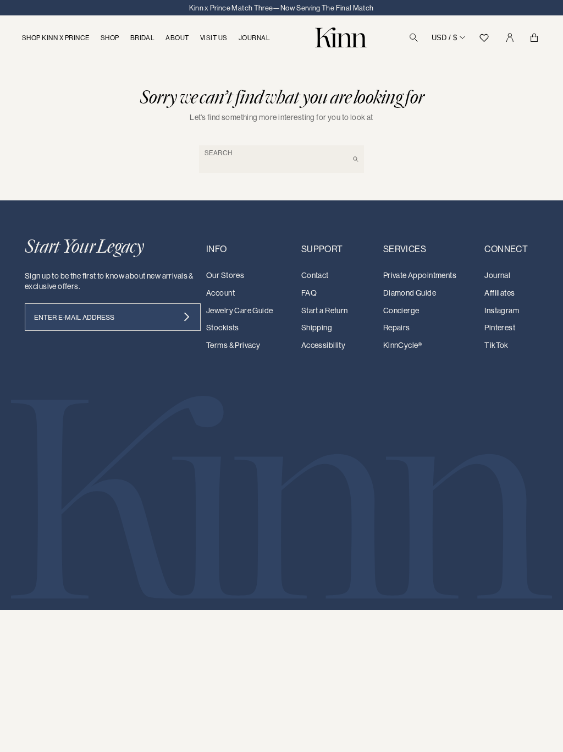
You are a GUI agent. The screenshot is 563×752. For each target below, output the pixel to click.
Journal (497, 275)
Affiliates (499, 293)
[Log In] (509, 38)
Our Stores (225, 275)
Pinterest (499, 328)
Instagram (501, 310)
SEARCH (219, 153)
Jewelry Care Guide (239, 310)
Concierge (401, 310)
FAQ (309, 293)
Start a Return (324, 310)
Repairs (396, 328)
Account (220, 293)
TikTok (496, 345)
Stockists (222, 328)
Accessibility (323, 345)
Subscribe (186, 317)
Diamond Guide (409, 293)
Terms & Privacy (233, 345)
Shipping (316, 328)
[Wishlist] (484, 38)
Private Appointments (419, 275)
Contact (315, 275)
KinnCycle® (402, 345)
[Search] (414, 38)
